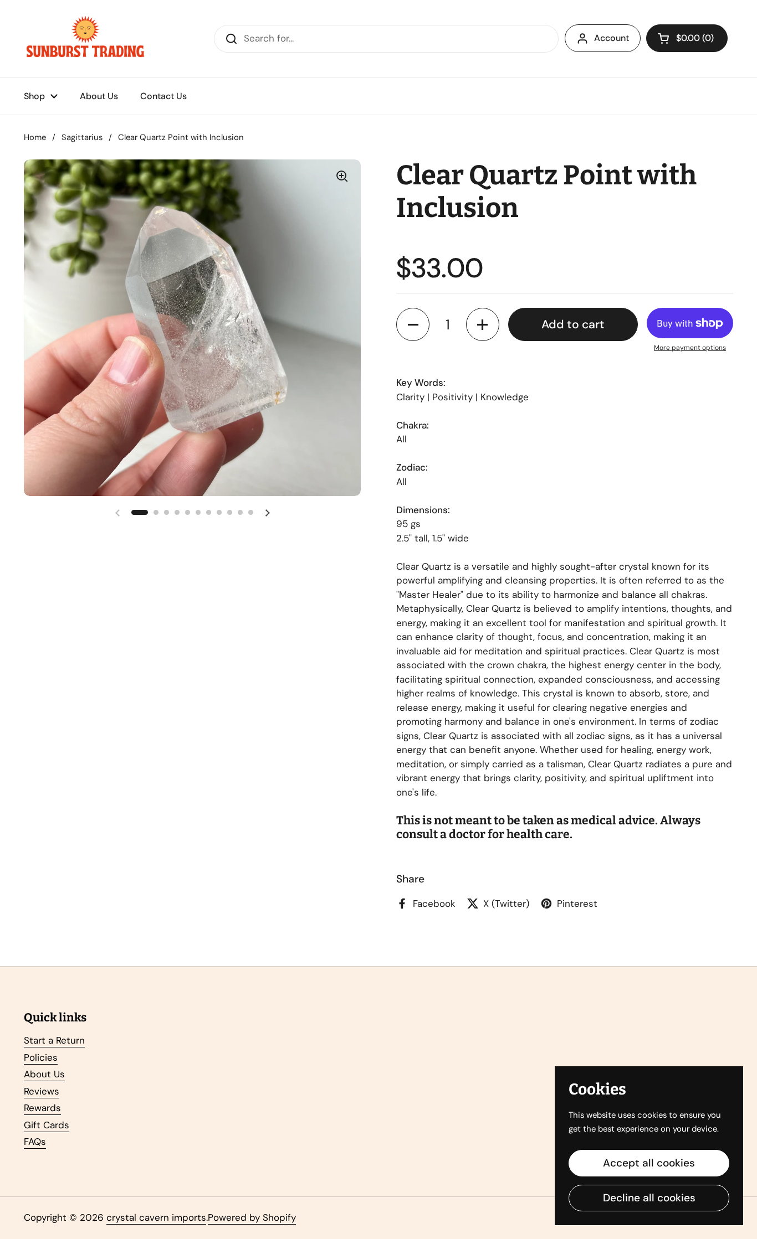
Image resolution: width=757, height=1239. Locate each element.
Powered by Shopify (252, 1217)
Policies (41, 1057)
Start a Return (54, 1040)
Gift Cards (46, 1125)
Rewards (42, 1108)
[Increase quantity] (482, 324)
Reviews (41, 1091)
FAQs (35, 1141)
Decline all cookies (649, 1198)
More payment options (690, 347)
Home (35, 137)
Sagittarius (82, 137)
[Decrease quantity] (412, 324)
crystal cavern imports (156, 1217)
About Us (44, 1074)
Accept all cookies (649, 1163)
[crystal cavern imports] (85, 38)
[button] (687, 38)
